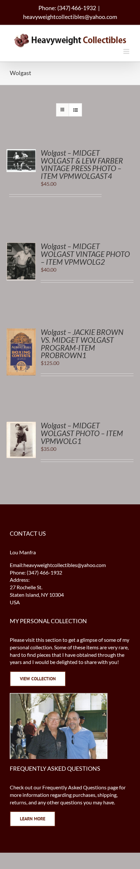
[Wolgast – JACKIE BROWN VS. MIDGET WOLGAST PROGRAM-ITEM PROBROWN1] (21, 332)
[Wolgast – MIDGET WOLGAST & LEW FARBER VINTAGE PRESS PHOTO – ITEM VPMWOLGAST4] (21, 153)
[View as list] (75, 109)
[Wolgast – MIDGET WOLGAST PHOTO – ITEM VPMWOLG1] (21, 425)
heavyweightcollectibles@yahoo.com (70, 16)
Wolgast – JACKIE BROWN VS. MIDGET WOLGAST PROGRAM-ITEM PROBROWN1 (82, 343)
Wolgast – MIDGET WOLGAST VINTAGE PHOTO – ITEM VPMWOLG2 (85, 254)
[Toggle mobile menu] (126, 51)
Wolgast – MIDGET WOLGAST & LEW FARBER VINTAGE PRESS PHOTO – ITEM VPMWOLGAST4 (82, 164)
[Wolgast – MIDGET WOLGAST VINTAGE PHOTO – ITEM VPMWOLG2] (21, 246)
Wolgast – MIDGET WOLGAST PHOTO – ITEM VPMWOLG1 (82, 433)
